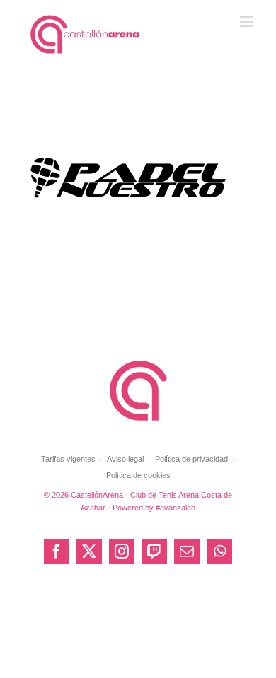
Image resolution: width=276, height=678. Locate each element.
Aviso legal (125, 459)
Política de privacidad (191, 459)
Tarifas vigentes (68, 459)
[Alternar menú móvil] (247, 21)
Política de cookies (138, 475)
